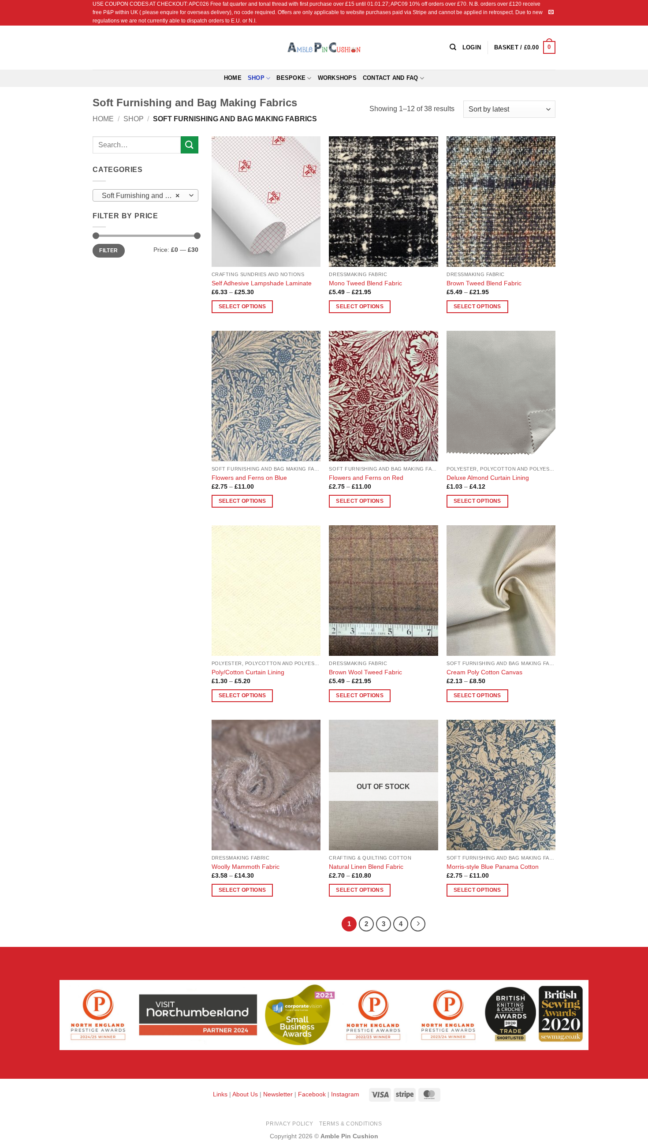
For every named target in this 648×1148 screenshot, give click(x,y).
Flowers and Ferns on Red (366, 477)
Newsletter (277, 1094)
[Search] (453, 47)
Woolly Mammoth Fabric (245, 866)
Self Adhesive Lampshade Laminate (262, 283)
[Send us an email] (551, 12)
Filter (108, 250)
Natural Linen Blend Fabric (366, 866)
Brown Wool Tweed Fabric (365, 672)
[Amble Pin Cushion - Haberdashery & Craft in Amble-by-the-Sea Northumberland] (324, 47)
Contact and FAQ (390, 78)
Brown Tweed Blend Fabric (484, 283)
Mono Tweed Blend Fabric (365, 283)
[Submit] (189, 144)
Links (221, 1094)
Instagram (345, 1094)
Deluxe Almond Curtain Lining (488, 477)
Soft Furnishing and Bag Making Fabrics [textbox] (145, 195)
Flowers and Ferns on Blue (249, 477)
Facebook (312, 1094)
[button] (524, 47)
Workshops (337, 78)
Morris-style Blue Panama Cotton (493, 866)
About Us (245, 1094)
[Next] (417, 923)
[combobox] (145, 195)
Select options (242, 306)
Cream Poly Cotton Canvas (484, 672)
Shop (256, 78)
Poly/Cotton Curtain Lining (248, 672)
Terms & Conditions (350, 1124)
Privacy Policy (289, 1124)
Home (233, 78)
